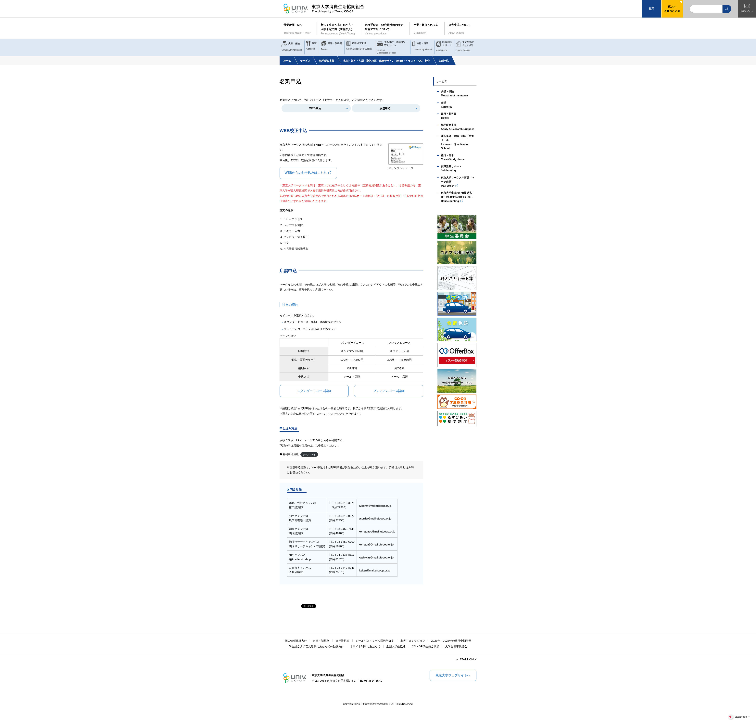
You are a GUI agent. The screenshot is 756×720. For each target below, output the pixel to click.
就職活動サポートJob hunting (451, 168)
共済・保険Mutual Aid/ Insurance (454, 93)
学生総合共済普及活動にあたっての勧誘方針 (316, 646)
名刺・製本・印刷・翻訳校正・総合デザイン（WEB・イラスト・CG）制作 (386, 60)
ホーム (287, 60)
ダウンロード (309, 454)
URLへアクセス (293, 219)
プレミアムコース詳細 (389, 391)
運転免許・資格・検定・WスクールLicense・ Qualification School (457, 142)
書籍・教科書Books (448, 115)
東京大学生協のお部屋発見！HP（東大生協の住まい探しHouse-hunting (457, 196)
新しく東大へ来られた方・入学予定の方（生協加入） (338, 29)
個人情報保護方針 (296, 640)
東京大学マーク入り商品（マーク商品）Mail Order (457, 181)
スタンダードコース (351, 342)
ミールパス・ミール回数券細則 (375, 640)
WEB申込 (315, 108)
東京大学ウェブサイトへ (453, 675)
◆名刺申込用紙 (289, 454)
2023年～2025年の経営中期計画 (451, 640)
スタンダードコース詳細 (314, 391)
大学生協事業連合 (456, 646)
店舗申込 (385, 108)
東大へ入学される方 (672, 8)
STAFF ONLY (468, 659)
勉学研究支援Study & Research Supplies (457, 126)
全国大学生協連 (396, 646)
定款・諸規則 (321, 640)
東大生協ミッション (412, 640)
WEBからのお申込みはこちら (306, 172)
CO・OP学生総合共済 (425, 646)
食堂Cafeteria (446, 104)
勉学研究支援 (326, 60)
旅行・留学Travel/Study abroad (453, 157)
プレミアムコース (399, 342)
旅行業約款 (342, 640)
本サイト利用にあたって (365, 646)
